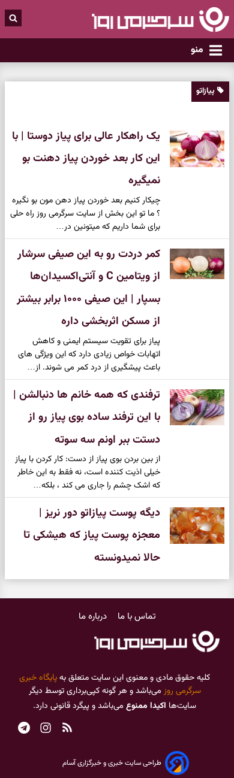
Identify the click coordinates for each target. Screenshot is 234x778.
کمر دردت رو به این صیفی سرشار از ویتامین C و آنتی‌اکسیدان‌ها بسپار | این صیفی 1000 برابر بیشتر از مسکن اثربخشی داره (88, 288)
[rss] (67, 728)
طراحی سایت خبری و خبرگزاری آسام (111, 763)
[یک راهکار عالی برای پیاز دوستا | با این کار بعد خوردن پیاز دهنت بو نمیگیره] (192, 149)
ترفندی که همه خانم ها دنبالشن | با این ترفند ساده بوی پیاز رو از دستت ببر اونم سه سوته (86, 418)
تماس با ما (137, 616)
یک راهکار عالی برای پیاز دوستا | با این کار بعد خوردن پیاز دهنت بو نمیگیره (86, 159)
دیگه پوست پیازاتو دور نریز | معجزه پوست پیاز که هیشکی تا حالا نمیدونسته (91, 536)
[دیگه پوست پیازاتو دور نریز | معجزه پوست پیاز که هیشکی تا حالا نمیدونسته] (192, 525)
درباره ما (94, 616)
